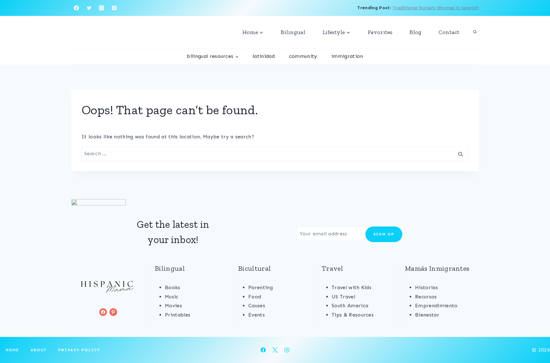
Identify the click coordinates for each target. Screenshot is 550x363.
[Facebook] (76, 8)
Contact (449, 32)
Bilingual (293, 32)
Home (12, 350)
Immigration (347, 56)
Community (303, 56)
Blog (415, 32)
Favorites (380, 32)
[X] (275, 350)
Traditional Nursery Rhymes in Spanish (435, 7)
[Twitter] (89, 8)
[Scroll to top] (535, 338)
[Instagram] (101, 8)
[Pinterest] (114, 8)
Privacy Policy (79, 350)
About (39, 350)
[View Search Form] (475, 32)
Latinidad (264, 56)
